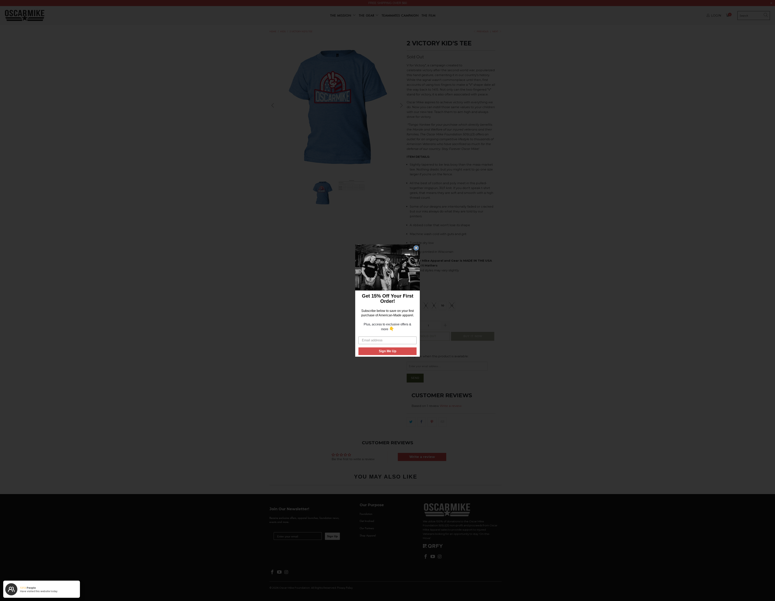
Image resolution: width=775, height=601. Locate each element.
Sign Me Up (387, 351)
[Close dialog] (416, 248)
